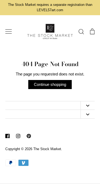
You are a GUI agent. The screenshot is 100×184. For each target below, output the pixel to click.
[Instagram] (18, 136)
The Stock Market (47, 149)
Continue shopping (50, 84)
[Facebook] (7, 136)
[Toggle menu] (8, 31)
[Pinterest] (28, 136)
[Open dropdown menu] (88, 105)
